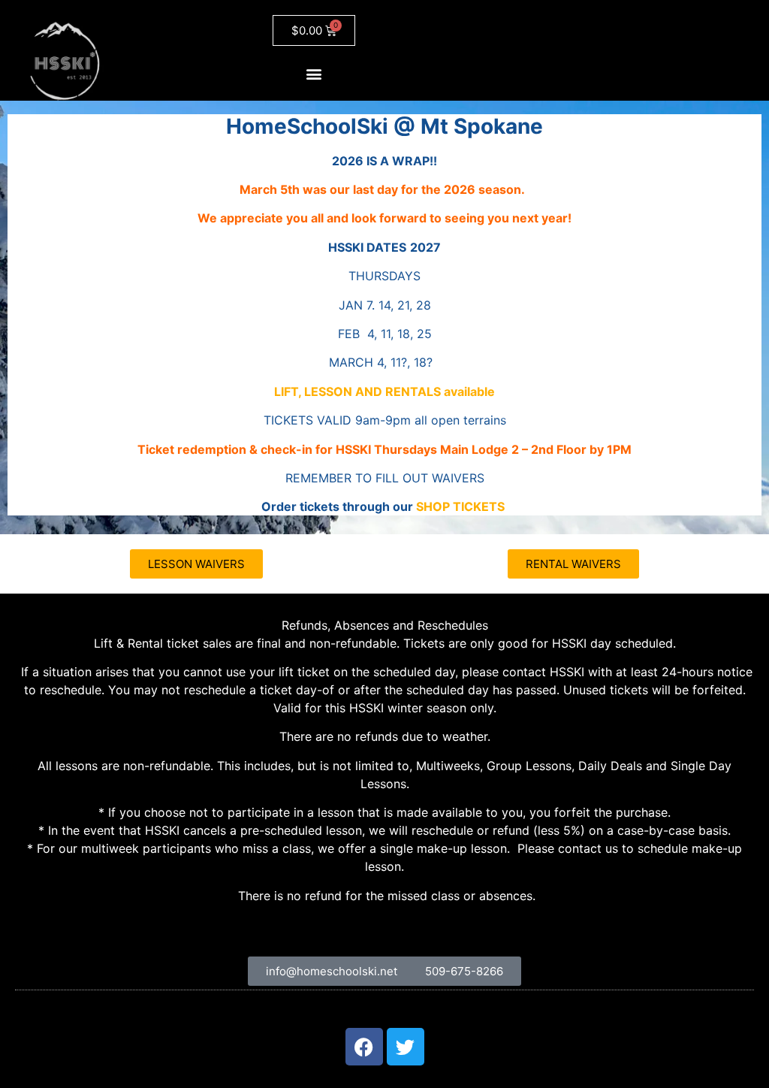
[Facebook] (364, 1046)
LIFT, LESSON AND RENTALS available (384, 391)
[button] (314, 73)
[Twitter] (405, 1046)
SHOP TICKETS (460, 506)
